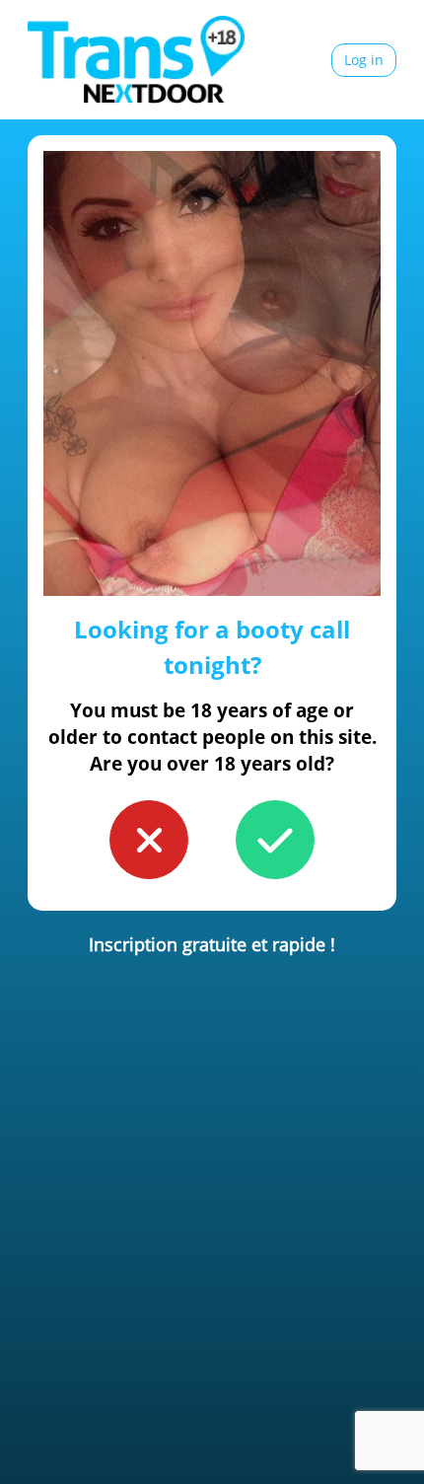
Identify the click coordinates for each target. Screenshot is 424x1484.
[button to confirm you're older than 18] (275, 839)
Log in (364, 59)
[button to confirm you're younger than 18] (148, 839)
